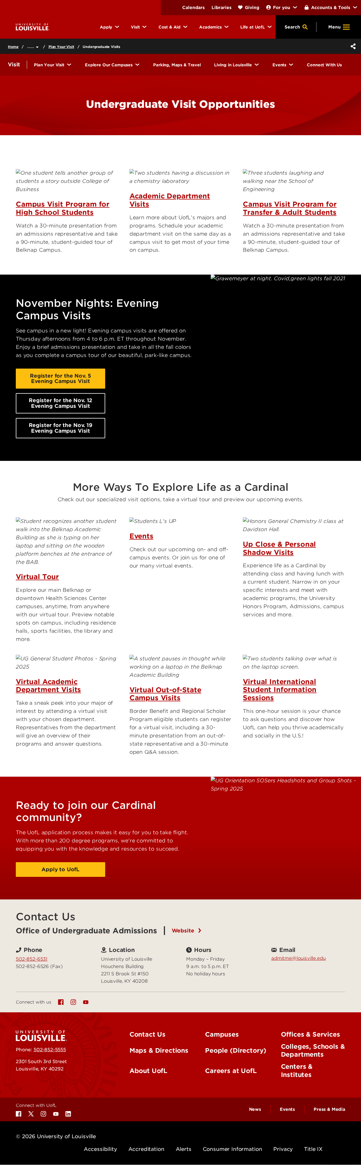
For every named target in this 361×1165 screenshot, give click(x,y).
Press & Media (329, 1109)
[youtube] (86, 1002)
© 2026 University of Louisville (56, 1136)
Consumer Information (232, 1149)
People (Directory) (235, 1050)
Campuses (222, 1034)
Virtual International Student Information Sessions (279, 690)
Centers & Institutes (297, 1070)
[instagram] (73, 1002)
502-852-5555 (50, 1049)
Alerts (183, 1149)
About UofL (148, 1070)
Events (141, 536)
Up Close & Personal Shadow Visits (279, 548)
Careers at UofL (231, 1070)
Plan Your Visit (61, 47)
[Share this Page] (351, 46)
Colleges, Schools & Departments (313, 1050)
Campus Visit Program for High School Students (62, 208)
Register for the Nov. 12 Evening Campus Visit (60, 403)
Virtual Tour (37, 577)
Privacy (283, 1149)
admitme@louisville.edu (298, 958)
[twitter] (31, 1114)
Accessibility (100, 1149)
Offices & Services (310, 1034)
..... (31, 46)
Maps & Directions (158, 1050)
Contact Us (147, 1034)
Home (13, 47)
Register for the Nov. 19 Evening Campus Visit (61, 428)
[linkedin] (68, 1114)
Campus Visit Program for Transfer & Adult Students (289, 208)
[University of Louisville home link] (33, 27)
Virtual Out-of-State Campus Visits (165, 694)
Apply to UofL (60, 869)
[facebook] (61, 1002)
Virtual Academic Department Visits (48, 686)
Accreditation (146, 1149)
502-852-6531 (31, 959)
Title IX (313, 1149)
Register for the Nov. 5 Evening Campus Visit (60, 378)
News (255, 1109)
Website (184, 931)
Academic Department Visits (169, 200)
